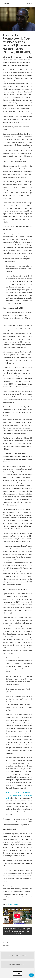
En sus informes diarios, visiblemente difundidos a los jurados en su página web (19, 795)
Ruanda (6, 945)
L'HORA (6, 3)
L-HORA (17, 973)
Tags (31, 975)
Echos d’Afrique (13, 904)
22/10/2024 (6, 943)
